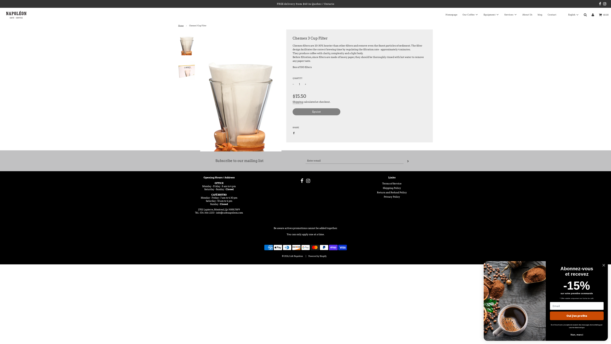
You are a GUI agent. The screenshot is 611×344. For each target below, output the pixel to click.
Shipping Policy (392, 188)
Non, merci (577, 335)
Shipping (298, 101)
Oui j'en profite (576, 316)
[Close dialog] (604, 265)
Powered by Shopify (317, 256)
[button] (573, 15)
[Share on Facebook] (295, 133)
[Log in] (593, 14)
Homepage (451, 15)
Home (181, 26)
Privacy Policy (392, 196)
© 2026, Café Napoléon (292, 256)
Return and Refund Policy (392, 192)
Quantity (297, 78)
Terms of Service (392, 183)
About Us (527, 15)
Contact (552, 15)
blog (540, 15)
